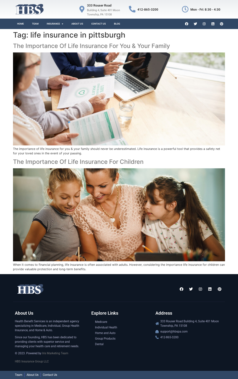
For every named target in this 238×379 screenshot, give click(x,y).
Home (20, 23)
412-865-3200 (147, 9)
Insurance (53, 23)
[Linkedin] (213, 23)
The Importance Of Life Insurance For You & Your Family (91, 45)
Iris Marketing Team (55, 353)
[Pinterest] (221, 23)
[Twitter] (195, 23)
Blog (117, 23)
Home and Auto (105, 333)
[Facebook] (186, 23)
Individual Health (106, 327)
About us (77, 23)
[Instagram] (204, 23)
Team (35, 23)
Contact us (98, 23)
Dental (99, 344)
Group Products (105, 338)
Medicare (101, 322)
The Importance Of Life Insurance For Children (78, 161)
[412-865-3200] (132, 9)
